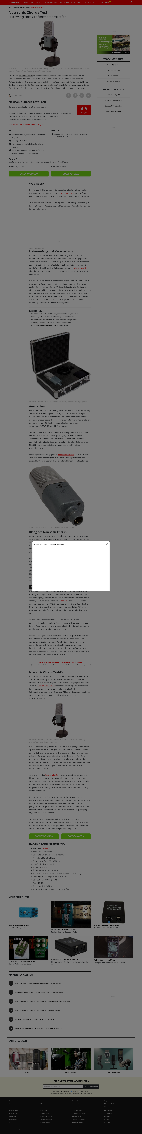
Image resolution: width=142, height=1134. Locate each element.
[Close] (107, 545)
